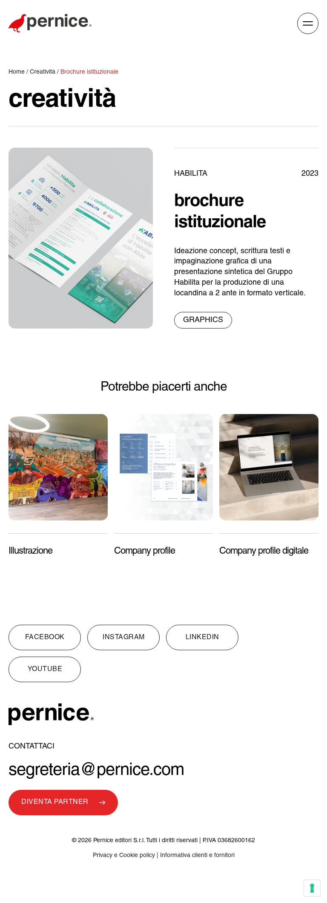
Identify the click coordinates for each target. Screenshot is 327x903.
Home (17, 72)
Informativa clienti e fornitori (197, 855)
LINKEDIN (202, 637)
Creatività (42, 72)
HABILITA (190, 173)
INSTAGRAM (124, 637)
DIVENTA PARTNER (55, 802)
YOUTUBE (45, 669)
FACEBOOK (45, 637)
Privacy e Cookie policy (124, 855)
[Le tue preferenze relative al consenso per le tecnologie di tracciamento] (312, 888)
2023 (309, 173)
